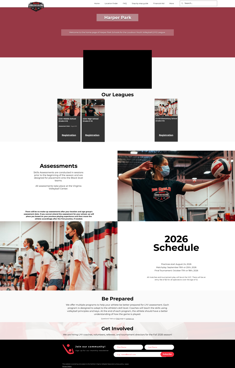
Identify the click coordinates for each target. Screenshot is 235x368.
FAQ (117, 319)
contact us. (130, 319)
